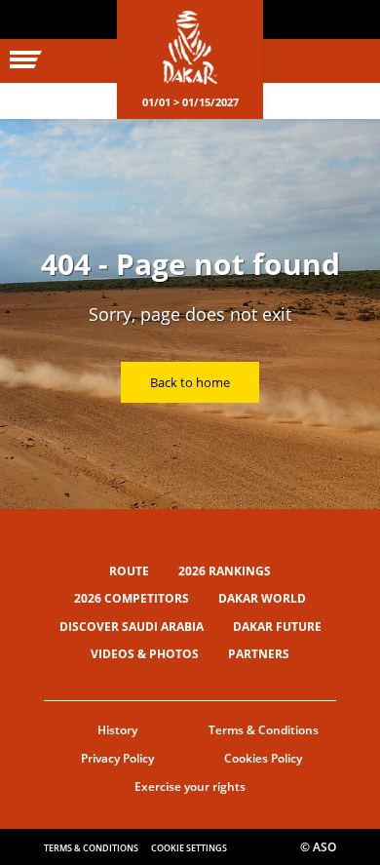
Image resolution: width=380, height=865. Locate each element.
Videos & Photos (145, 654)
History (117, 730)
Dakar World (262, 598)
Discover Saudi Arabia (131, 626)
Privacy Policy (117, 758)
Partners (258, 654)
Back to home (190, 382)
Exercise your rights (190, 786)
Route (129, 571)
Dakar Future (277, 626)
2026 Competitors (131, 598)
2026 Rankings (224, 571)
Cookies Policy (263, 758)
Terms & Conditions (264, 730)
